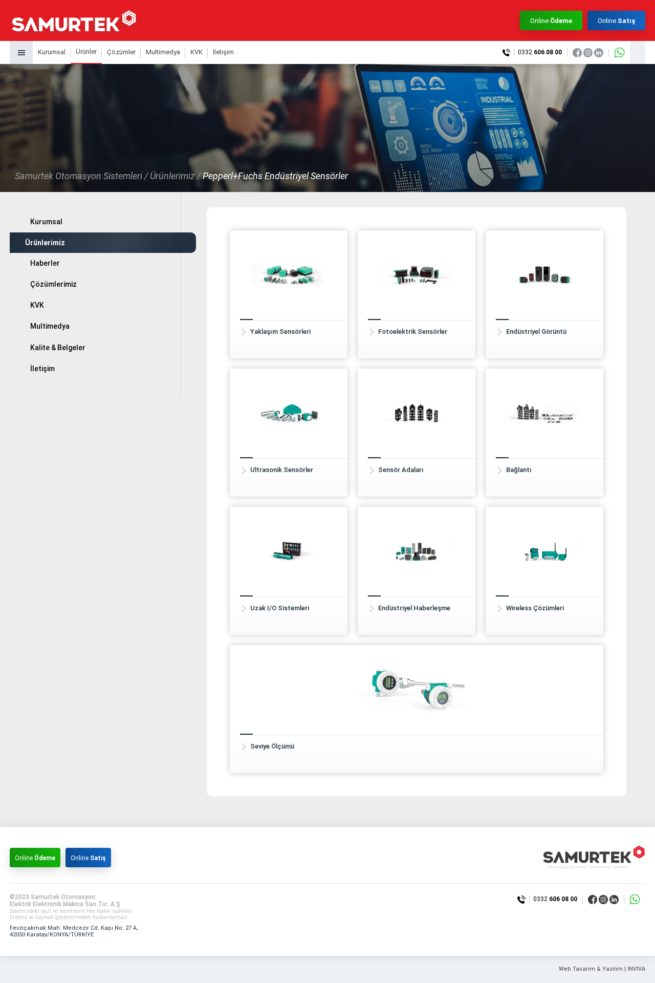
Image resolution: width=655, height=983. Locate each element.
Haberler (45, 263)
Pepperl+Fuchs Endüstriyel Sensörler (275, 175)
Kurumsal (52, 52)
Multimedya (163, 52)
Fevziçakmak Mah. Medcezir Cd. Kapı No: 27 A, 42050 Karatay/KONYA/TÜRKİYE (74, 931)
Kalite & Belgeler (57, 348)
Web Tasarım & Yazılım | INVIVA (602, 969)
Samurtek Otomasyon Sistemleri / (81, 175)
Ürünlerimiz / (175, 175)
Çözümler (121, 52)
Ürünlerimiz (45, 243)
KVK (196, 52)
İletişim (223, 52)
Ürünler (86, 51)
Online (551, 21)
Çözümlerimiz (53, 284)
